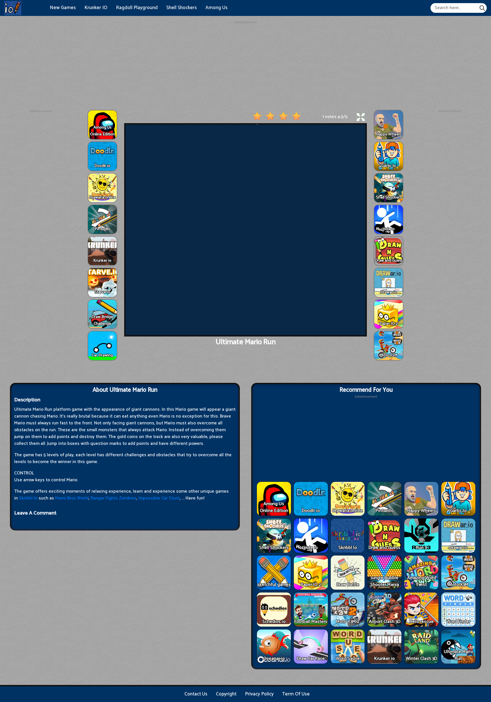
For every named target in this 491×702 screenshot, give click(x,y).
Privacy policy (259, 694)
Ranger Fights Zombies (113, 498)
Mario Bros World (72, 498)
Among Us (216, 8)
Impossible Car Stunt (159, 498)
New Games (63, 8)
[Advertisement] (245, 65)
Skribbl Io (28, 498)
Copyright (226, 694)
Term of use (296, 694)
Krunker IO (95, 8)
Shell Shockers (181, 8)
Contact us (195, 694)
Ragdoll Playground (137, 8)
